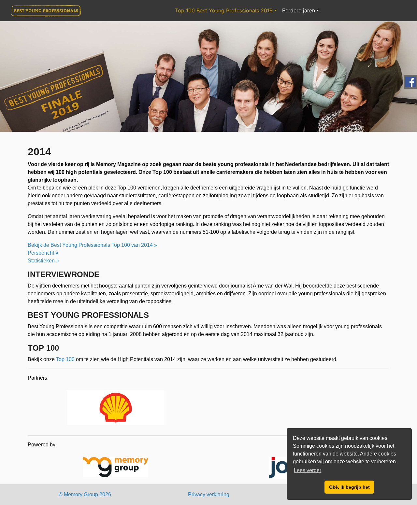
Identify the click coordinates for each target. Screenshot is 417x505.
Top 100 (65, 359)
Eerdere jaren (298, 10)
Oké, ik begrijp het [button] (349, 487)
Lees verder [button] (307, 470)
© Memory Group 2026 (85, 494)
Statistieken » (43, 260)
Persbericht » (43, 253)
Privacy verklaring (208, 494)
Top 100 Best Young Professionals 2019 (224, 10)
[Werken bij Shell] (116, 408)
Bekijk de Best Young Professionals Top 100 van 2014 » (92, 245)
